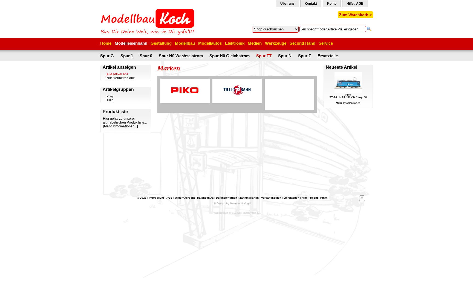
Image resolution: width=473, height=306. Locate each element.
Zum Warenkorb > (355, 15)
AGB (169, 197)
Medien (255, 43)
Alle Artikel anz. (117, 74)
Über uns (287, 3)
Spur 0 (146, 55)
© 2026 (141, 197)
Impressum (156, 197)
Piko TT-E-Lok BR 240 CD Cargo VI (348, 96)
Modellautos (210, 43)
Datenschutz (205, 197)
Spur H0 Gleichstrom (229, 55)
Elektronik (234, 43)
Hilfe (305, 197)
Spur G (107, 55)
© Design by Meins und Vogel (232, 203)
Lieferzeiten (291, 197)
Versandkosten (271, 197)
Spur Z (304, 55)
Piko (109, 96)
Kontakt (311, 3)
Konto (331, 3)
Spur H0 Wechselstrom (181, 55)
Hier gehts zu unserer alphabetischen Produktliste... (125, 120)
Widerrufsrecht (185, 197)
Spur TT (264, 55)
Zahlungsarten (249, 197)
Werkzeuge (275, 43)
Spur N (285, 55)
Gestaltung (161, 43)
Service (326, 43)
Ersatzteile (328, 55)
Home (105, 43)
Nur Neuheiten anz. (120, 78)
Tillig (110, 100)
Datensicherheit (226, 197)
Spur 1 (126, 55)
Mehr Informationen (348, 103)
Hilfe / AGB (355, 3)
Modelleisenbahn (131, 43)
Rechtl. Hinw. (319, 197)
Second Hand (302, 43)
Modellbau (185, 43)
